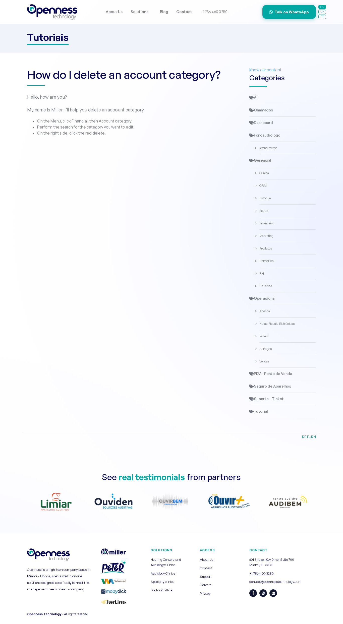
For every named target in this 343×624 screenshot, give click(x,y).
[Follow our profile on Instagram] (263, 593)
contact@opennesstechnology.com (275, 582)
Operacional (264, 298)
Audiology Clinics (163, 573)
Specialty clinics (163, 582)
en (322, 7)
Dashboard (263, 122)
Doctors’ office (161, 590)
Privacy (205, 593)
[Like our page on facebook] (253, 593)
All (256, 97)
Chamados (263, 110)
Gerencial (262, 160)
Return (309, 437)
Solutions (139, 11)
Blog (164, 11)
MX (322, 12)
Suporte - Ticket (269, 398)
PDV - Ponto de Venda (273, 373)
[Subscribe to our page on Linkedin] (273, 593)
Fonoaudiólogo (267, 135)
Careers (205, 585)
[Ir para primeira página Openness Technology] (52, 12)
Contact (184, 11)
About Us (114, 11)
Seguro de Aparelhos (272, 386)
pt (322, 17)
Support (206, 577)
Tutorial (261, 411)
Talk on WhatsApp (291, 12)
